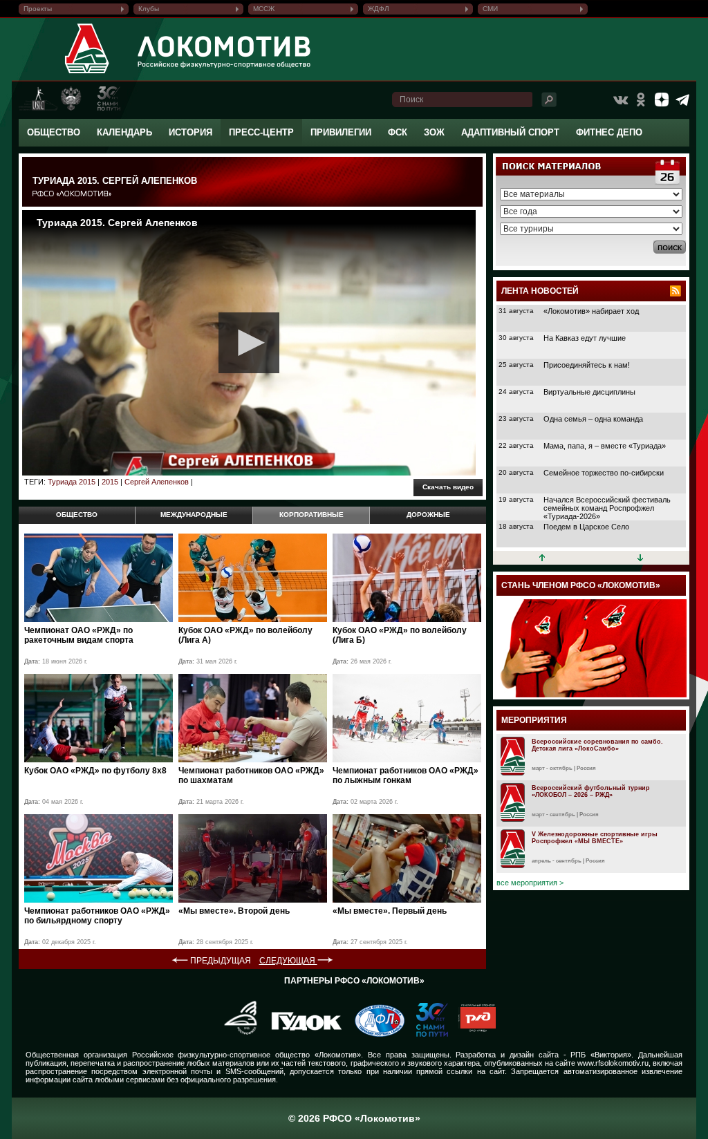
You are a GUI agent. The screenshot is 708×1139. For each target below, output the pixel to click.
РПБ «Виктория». (601, 1055)
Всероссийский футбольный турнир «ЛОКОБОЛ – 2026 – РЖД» (591, 791)
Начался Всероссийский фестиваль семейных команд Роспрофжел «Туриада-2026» (607, 508)
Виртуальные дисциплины (589, 392)
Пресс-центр (261, 132)
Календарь (124, 132)
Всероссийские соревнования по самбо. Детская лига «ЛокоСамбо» (597, 745)
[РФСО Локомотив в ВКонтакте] (620, 99)
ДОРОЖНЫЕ (428, 514)
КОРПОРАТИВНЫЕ (311, 514)
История (190, 132)
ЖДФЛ (378, 8)
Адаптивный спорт (510, 132)
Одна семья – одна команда (593, 419)
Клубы (148, 8)
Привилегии (340, 132)
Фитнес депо (609, 132)
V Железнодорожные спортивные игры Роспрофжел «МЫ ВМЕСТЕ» (595, 838)
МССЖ (263, 8)
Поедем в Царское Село (586, 527)
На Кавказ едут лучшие (584, 338)
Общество (53, 132)
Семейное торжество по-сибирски (603, 473)
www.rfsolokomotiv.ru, (614, 1063)
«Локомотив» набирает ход (591, 311)
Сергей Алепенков (156, 482)
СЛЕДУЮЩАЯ (288, 961)
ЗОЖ (434, 132)
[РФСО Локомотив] (87, 73)
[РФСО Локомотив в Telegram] (682, 99)
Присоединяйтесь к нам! (586, 365)
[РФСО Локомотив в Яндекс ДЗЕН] (662, 99)
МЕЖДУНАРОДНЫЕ (193, 514)
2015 (110, 482)
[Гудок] (301, 1034)
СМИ (490, 8)
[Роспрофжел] (236, 1034)
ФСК (397, 132)
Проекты (38, 8)
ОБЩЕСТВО (76, 514)
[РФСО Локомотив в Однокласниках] (641, 99)
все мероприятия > (529, 882)
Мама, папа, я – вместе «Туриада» (604, 446)
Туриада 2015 (71, 482)
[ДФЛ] (374, 1034)
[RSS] (675, 290)
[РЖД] (472, 1034)
